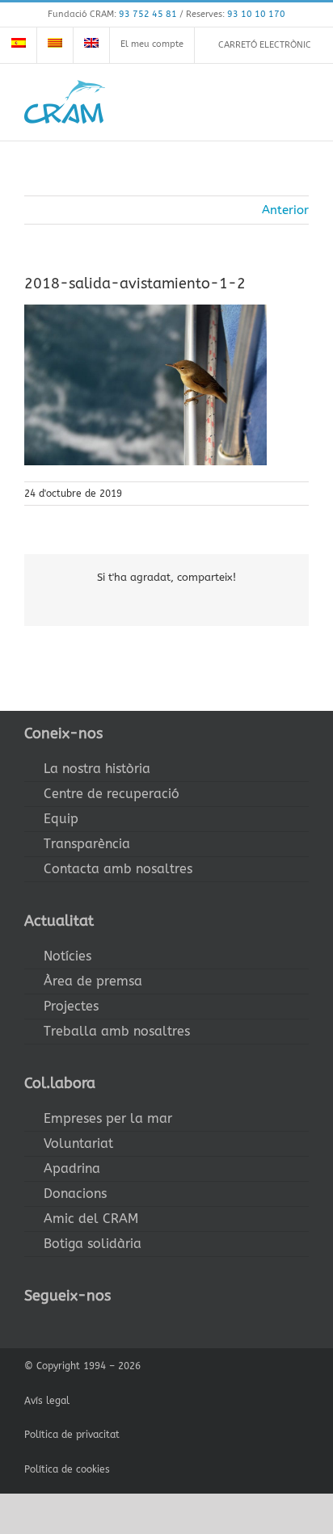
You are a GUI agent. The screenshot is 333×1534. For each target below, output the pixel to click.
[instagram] (81, 1325)
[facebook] (29, 1325)
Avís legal (47, 1400)
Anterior (285, 210)
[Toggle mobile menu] (302, 101)
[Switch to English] (91, 45)
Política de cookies (67, 1469)
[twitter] (55, 1325)
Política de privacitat (72, 1434)
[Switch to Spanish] (18, 45)
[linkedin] (132, 1325)
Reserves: (235, 14)
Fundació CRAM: (112, 14)
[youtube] (107, 1325)
